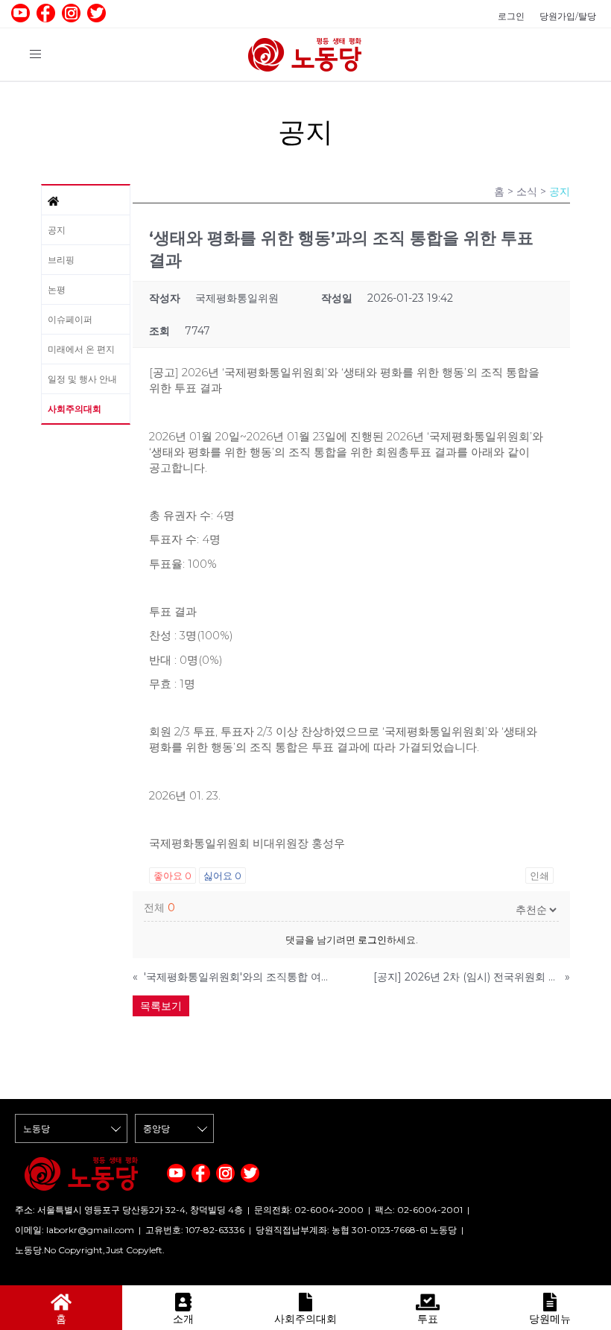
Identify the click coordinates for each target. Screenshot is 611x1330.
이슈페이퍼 (70, 319)
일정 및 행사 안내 (82, 378)
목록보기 (161, 1006)
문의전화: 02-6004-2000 (309, 1209)
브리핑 (61, 259)
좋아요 (172, 875)
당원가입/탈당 (567, 16)
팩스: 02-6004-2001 (419, 1209)
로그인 (511, 16)
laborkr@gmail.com (90, 1229)
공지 (57, 229)
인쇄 (539, 875)
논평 (57, 289)
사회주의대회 (74, 408)
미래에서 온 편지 (81, 349)
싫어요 (222, 875)
